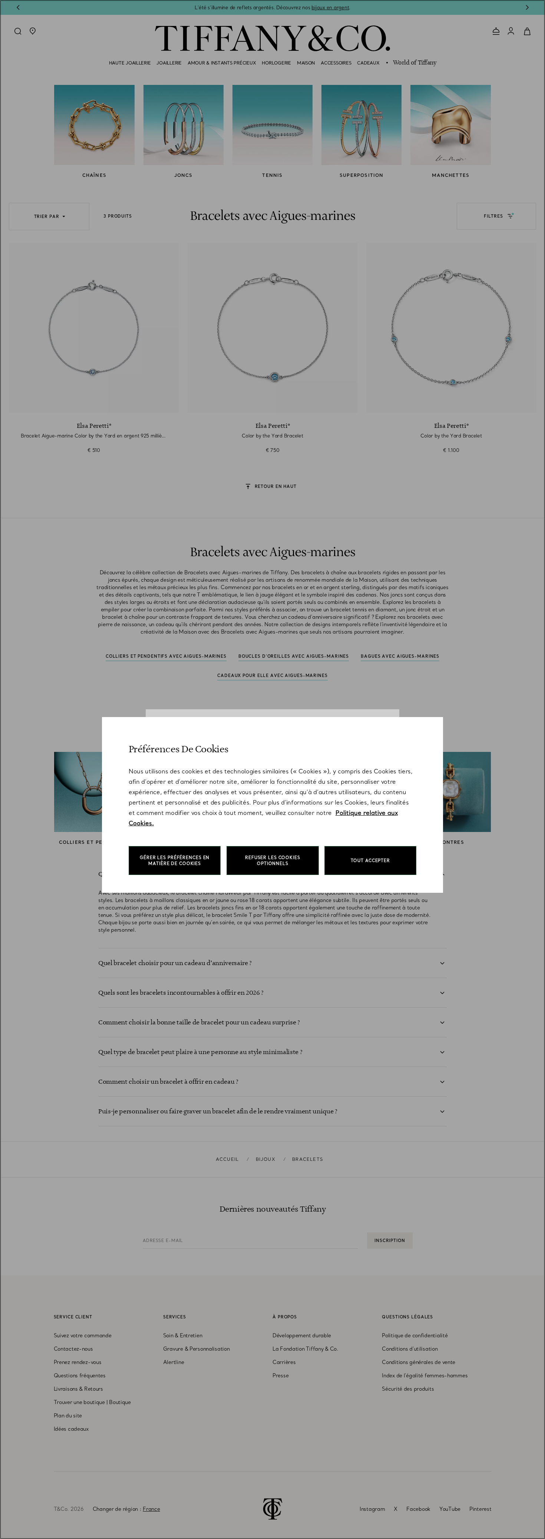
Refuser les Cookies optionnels (272, 860)
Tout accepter (370, 860)
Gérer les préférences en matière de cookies (174, 860)
